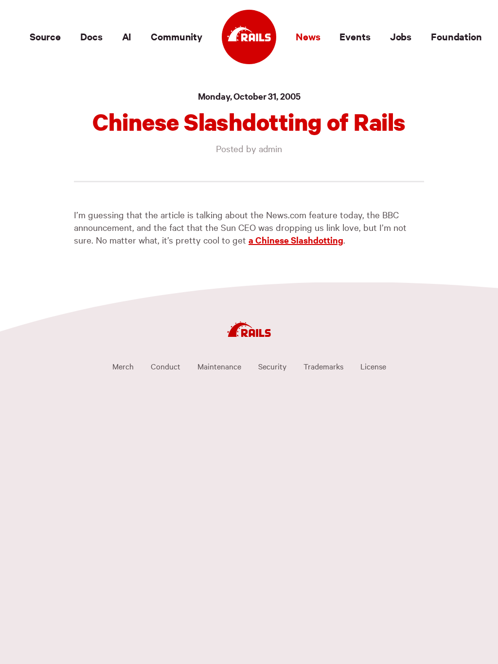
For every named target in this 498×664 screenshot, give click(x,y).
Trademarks (323, 366)
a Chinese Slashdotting (296, 240)
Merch (123, 366)
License (373, 366)
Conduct (165, 366)
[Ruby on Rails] (249, 37)
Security (272, 366)
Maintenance (219, 366)
